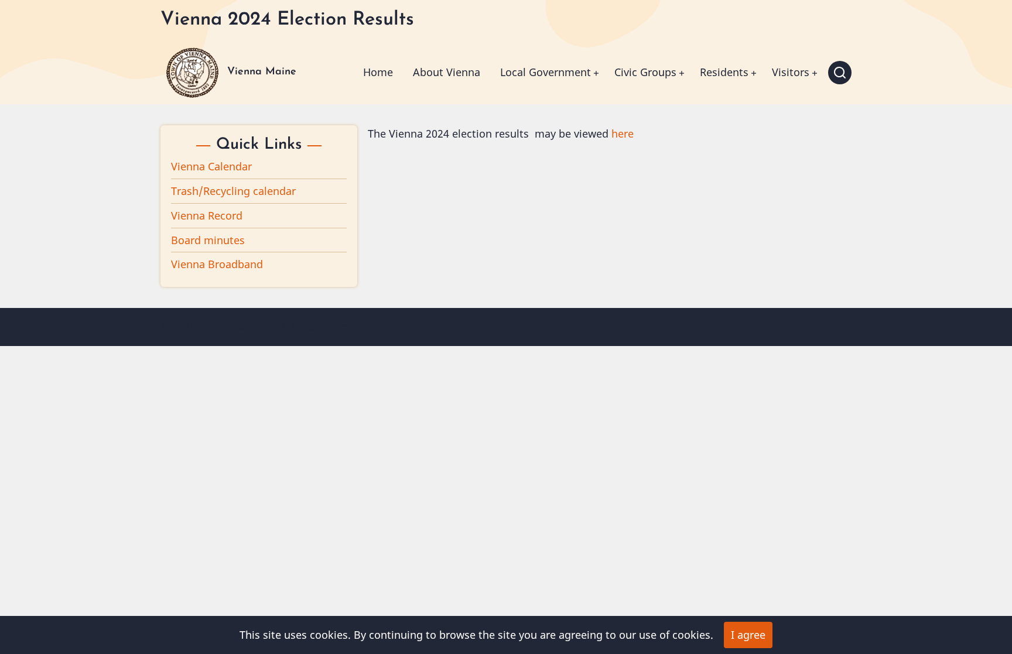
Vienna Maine (261, 72)
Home (378, 72)
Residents (724, 72)
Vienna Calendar (211, 166)
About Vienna (446, 72)
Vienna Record (206, 215)
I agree (748, 635)
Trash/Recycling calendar (233, 191)
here (622, 133)
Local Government (545, 72)
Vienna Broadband (217, 264)
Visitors (790, 72)
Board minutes (208, 240)
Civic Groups (645, 72)
